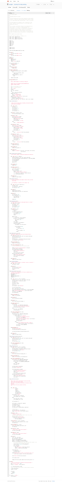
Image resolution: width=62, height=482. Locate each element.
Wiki (29, 7)
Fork (51, 4)
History (47, 13)
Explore (14, 1)
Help (18, 1)
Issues (15, 7)
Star (45, 4)
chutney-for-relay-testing (20, 4)
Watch (39, 4)
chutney (24, 10)
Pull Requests (22, 7)
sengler (11, 4)
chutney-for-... (19, 10)
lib (22, 10)
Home (11, 1)
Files (10, 7)
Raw (49, 13)
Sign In (53, 1)
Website (53, 481)
